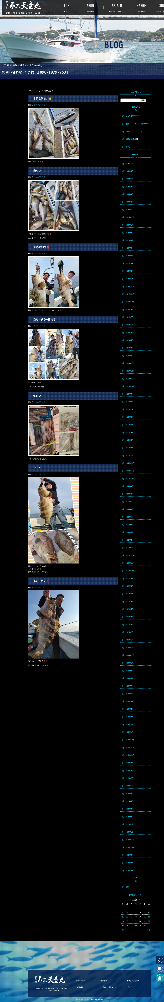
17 (149, 917)
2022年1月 (129, 548)
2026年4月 (129, 186)
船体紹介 (91, 7)
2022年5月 (129, 517)
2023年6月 (129, 417)
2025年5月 (129, 256)
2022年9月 (129, 486)
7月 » (149, 930)
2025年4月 (129, 263)
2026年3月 (129, 194)
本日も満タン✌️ (42, 98)
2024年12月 (130, 286)
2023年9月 (129, 394)
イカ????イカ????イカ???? (137, 124)
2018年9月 (129, 855)
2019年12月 (130, 740)
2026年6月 (129, 171)
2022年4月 (129, 525)
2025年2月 (129, 271)
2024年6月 (129, 325)
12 (127, 917)
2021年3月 (129, 624)
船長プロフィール (115, 7)
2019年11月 (130, 747)
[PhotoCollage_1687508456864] (53, 157)
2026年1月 (129, 210)
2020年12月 (130, 648)
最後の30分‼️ (41, 247)
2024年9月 (129, 309)
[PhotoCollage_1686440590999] (53, 562)
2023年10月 (130, 386)
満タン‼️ (38, 170)
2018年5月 (129, 870)
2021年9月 (129, 578)
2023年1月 (129, 455)
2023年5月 (129, 425)
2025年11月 (130, 217)
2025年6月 (129, 248)
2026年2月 (129, 202)
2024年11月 (130, 294)
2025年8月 (129, 240)
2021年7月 (129, 594)
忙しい (37, 395)
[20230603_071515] (53, 657)
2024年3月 (129, 348)
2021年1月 (129, 640)
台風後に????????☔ (134, 131)
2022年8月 (129, 494)
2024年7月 (129, 317)
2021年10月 (130, 571)
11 (123, 917)
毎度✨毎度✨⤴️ (132, 139)
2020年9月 (129, 671)
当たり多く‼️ (41, 581)
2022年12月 (130, 463)
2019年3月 (129, 809)
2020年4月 (129, 709)
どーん (37, 468)
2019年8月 (129, 770)
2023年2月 (129, 448)
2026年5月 (129, 179)
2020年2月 (129, 724)
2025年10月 (130, 225)
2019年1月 (129, 824)
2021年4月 (129, 617)
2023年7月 (129, 409)
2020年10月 (130, 663)
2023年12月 (130, 371)
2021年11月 (130, 563)
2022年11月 (130, 471)
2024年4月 (129, 340)
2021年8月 (129, 586)
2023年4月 (129, 432)
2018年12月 (130, 832)
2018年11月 (130, 840)
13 (131, 917)
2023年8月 (129, 402)
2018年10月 (130, 847)
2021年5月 (129, 609)
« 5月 (122, 930)
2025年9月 (129, 233)
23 (145, 921)
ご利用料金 (140, 7)
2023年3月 (129, 440)
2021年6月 (129, 601)
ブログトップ (135, 92)
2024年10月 (130, 302)
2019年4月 (129, 801)
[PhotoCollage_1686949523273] (53, 230)
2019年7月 (129, 778)
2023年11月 (130, 379)
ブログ (129, 987)
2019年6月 (129, 786)
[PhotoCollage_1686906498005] (53, 306)
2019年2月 (129, 817)
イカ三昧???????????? (135, 116)
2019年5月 (129, 794)
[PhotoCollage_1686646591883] (53, 378)
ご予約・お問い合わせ (109, 987)
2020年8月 (129, 678)
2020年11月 (130, 655)
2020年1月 (129, 732)
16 (145, 917)
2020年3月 (129, 717)
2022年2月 (129, 540)
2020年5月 (129, 701)
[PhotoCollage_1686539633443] (53, 455)
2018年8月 (129, 863)
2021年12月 (130, 555)
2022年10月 (130, 478)
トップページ (66, 7)
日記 (127, 887)
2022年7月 (129, 502)
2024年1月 (129, 363)
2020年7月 (129, 686)
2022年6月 (129, 509)
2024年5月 (129, 332)
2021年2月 (129, 632)
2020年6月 (129, 694)
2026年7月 (129, 163)
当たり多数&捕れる (44, 319)
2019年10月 (130, 755)
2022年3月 (129, 532)
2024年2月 (129, 356)
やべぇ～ (129, 147)
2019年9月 (129, 763)
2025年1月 (129, 279)
